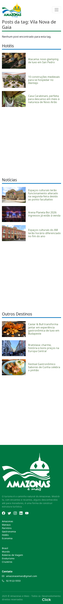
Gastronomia (9, 531)
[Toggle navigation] (56, 9)
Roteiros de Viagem (12, 555)
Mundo (6, 551)
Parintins (7, 528)
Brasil (5, 548)
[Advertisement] (31, 141)
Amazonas (7, 521)
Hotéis (5, 534)
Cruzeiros (7, 561)
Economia (7, 538)
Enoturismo (8, 558)
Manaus (6, 524)
